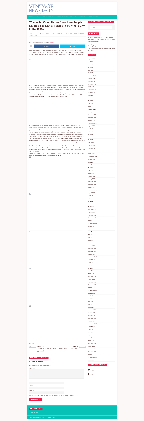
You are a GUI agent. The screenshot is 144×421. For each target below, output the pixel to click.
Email (30, 385)
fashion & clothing (65, 33)
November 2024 (92, 117)
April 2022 (90, 204)
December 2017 (92, 349)
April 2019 (90, 304)
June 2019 (90, 299)
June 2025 (90, 98)
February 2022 (92, 209)
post (33, 42)
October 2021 (91, 220)
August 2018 (91, 326)
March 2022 (91, 206)
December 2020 (92, 248)
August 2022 (91, 193)
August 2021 (91, 226)
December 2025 (92, 81)
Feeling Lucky (33, 17)
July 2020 (90, 262)
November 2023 (92, 151)
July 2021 (90, 229)
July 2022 (90, 195)
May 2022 (90, 201)
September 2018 (92, 324)
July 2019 (90, 296)
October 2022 (91, 187)
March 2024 (91, 140)
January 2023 (91, 179)
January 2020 (91, 279)
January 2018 (91, 346)
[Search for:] (101, 27)
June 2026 (90, 64)
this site (52, 42)
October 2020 (91, 254)
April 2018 (90, 338)
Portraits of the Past (64, 17)
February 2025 (92, 109)
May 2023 (90, 168)
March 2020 (91, 273)
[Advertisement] (57, 111)
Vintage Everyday (46, 33)
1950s (54, 33)
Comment (32, 368)
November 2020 (92, 251)
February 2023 (92, 176)
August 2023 (91, 159)
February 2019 (92, 310)
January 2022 (91, 212)
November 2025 (92, 84)
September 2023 (92, 156)
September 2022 (92, 190)
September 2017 (92, 357)
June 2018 (90, 332)
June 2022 (90, 198)
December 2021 (92, 215)
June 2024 (90, 131)
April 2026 (90, 70)
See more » (32, 343)
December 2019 (92, 282)
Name (31, 381)
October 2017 (91, 354)
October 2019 (91, 287)
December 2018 (92, 315)
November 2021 (92, 218)
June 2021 (90, 232)
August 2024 (91, 126)
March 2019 (91, 307)
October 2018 (91, 321)
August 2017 (91, 360)
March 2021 (91, 240)
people (32, 35)
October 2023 (91, 154)
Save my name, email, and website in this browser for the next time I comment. (52, 395)
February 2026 (92, 75)
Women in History (47, 17)
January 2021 (91, 245)
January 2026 (91, 78)
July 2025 (90, 95)
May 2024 (90, 134)
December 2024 (92, 114)
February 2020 (92, 276)
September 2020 (92, 257)
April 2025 (90, 103)
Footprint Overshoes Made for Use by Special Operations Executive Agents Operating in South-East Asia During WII (101, 39)
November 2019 (92, 285)
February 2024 (92, 142)
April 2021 (90, 237)
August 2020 (91, 259)
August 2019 (91, 293)
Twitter (92, 370)
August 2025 (91, 92)
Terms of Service (33, 412)
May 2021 (90, 234)
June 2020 (90, 265)
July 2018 (90, 329)
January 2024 (91, 145)
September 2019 (92, 290)
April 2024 (90, 137)
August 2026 (91, 59)
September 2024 (92, 123)
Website (31, 390)
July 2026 (90, 62)
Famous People (80, 17)
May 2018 (90, 335)
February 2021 (92, 243)
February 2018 (92, 343)
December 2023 (92, 148)
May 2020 (90, 268)
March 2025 (91, 106)
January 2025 (91, 112)
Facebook (91, 374)
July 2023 (90, 162)
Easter (58, 33)
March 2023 (91, 173)
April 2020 (90, 271)
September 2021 (92, 223)
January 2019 (91, 312)
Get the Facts (93, 17)
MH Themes (52, 417)
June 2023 (90, 165)
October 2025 (91, 87)
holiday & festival (74, 33)
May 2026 (90, 67)
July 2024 (90, 128)
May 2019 (90, 301)
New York (82, 33)
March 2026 (91, 73)
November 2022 (92, 184)
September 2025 (92, 89)
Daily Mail (37, 151)
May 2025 (90, 101)
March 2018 (91, 340)
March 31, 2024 (35, 33)
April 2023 (90, 170)
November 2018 (92, 318)
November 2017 (92, 351)
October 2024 (91, 120)
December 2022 (92, 181)
